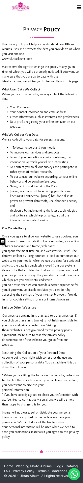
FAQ (7, 471)
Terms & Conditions (52, 471)
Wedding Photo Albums (34, 466)
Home (8, 466)
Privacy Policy (23, 471)
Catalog (72, 466)
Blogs (58, 466)
